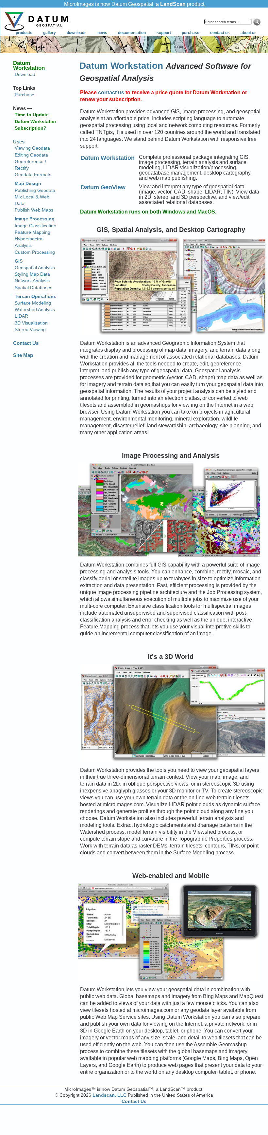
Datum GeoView (103, 187)
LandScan (173, 4)
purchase (190, 32)
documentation (132, 32)
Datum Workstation (121, 66)
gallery (49, 32)
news (102, 32)
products (24, 32)
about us (249, 32)
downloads (77, 32)
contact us (220, 32)
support (164, 32)
